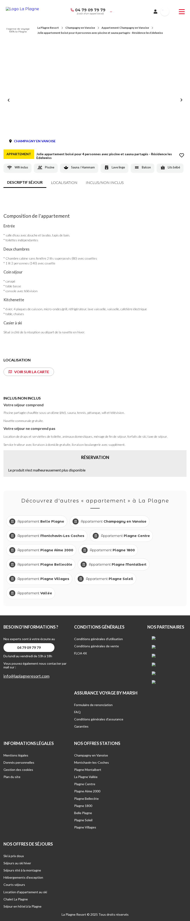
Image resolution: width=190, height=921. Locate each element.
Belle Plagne (83, 813)
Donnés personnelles (18, 762)
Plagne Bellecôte (86, 798)
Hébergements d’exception (23, 877)
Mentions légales (15, 755)
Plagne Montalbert (87, 770)
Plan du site (11, 777)
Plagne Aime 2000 (87, 791)
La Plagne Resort (48, 27)
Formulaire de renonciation (93, 705)
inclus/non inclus (105, 182)
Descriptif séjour (25, 182)
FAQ (77, 712)
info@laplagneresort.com (26, 676)
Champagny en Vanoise (80, 27)
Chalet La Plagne (15, 899)
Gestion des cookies (18, 770)
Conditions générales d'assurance (98, 719)
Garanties (81, 726)
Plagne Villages (85, 827)
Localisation (64, 182)
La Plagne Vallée (86, 777)
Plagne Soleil (83, 820)
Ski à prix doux (13, 856)
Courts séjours (14, 885)
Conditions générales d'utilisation (98, 639)
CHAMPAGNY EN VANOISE (35, 141)
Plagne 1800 (83, 806)
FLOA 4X (80, 653)
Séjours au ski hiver (17, 863)
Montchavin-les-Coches (91, 762)
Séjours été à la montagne (22, 870)
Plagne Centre (84, 784)
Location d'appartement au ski (25, 892)
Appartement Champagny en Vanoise (125, 27)
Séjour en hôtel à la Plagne (22, 906)
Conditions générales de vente (96, 646)
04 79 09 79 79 (90, 10)
